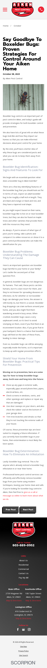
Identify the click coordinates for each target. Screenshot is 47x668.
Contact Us (23, 573)
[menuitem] (23, 646)
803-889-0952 (23, 545)
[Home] (22, 9)
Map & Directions (14, 600)
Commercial (23, 569)
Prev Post (11, 509)
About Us (23, 560)
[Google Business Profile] (23, 629)
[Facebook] (17, 629)
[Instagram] (29, 629)
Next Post (28, 509)
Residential (23, 564)
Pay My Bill (23, 577)
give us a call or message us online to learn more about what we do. (23, 495)
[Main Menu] (5, 9)
